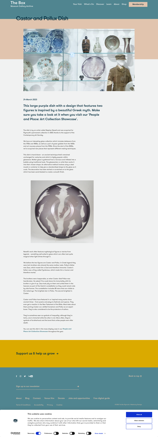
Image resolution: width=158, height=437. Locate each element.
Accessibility (38, 405)
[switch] (56, 433)
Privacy (50, 405)
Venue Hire (49, 398)
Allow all (139, 414)
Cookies (59, 405)
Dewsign (139, 404)
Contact (37, 398)
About (116, 4)
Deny (139, 426)
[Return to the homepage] (18, 2)
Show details (99, 433)
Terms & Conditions (23, 405)
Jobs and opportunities (79, 398)
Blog (27, 398)
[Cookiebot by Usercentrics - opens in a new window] (15, 433)
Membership (138, 4)
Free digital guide (102, 398)
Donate (61, 398)
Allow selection (139, 420)
